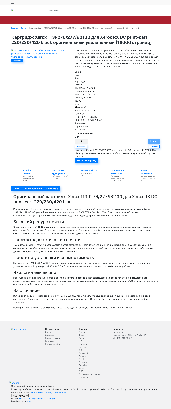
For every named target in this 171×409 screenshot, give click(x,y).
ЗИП (81, 371)
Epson (40, 20)
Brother (18, 20)
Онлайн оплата (26, 172)
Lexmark (73, 20)
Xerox (158, 20)
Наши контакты (146, 172)
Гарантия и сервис (54, 338)
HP (49, 20)
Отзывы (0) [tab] (52, 188)
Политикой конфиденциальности (49, 392)
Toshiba (146, 20)
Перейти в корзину (86, 160)
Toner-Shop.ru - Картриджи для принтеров (36, 398)
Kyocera (60, 20)
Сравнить (154, 146)
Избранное (81, 146)
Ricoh (121, 20)
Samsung (133, 20)
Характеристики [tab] (33, 188)
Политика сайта (52, 344)
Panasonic (95, 20)
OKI (84, 20)
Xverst (29, 401)
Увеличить (17, 60)
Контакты (49, 341)
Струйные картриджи (89, 374)
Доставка (49, 335)
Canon (29, 20)
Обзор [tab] (17, 188)
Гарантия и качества (117, 172)
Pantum (109, 20)
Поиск (80, 10)
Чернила (83, 377)
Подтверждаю (20, 395)
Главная (14, 28)
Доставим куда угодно (59, 172)
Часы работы (89, 170)
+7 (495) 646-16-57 (114, 10)
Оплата (48, 332)
